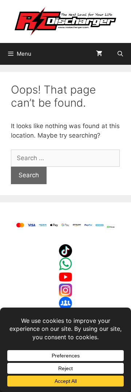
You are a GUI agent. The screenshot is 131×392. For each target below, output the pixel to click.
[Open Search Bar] (120, 54)
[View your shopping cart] (99, 54)
